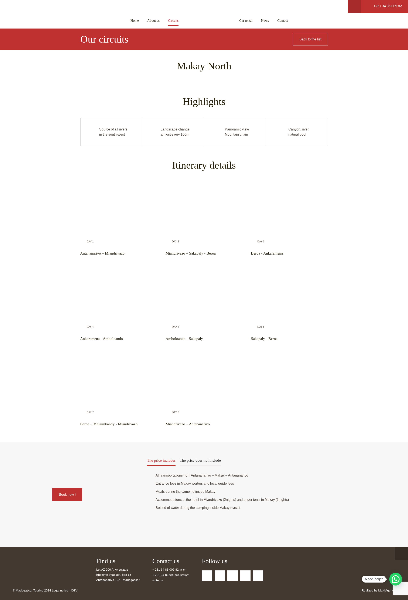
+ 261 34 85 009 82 (166, 569)
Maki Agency (386, 590)
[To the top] (401, 553)
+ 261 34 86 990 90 (165, 575)
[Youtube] (245, 575)
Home (134, 20)
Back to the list (310, 39)
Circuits (173, 20)
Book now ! (67, 494)
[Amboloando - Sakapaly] (204, 293)
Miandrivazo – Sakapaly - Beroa (191, 253)
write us (157, 580)
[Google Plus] (207, 575)
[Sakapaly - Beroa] (289, 293)
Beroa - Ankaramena (267, 253)
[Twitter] (220, 575)
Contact (282, 20)
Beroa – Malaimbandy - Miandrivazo (108, 424)
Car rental (245, 20)
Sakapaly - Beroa (264, 339)
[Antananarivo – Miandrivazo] (118, 207)
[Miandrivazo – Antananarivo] (204, 378)
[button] (395, 579)
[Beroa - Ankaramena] (289, 207)
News (265, 20)
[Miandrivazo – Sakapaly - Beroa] (204, 207)
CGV (74, 590)
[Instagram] (258, 575)
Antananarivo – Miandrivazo (102, 253)
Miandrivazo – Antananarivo (188, 424)
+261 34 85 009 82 (388, 6)
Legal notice (60, 590)
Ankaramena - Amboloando (101, 339)
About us (153, 20)
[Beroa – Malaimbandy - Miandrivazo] (118, 378)
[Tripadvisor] (232, 575)
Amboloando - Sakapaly (184, 339)
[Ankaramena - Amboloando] (118, 293)
